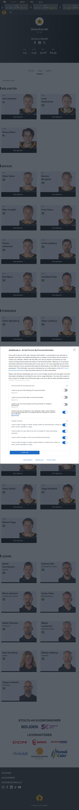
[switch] (65, 390)
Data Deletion (27, 460)
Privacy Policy (51, 460)
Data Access (39, 460)
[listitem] (39, 386)
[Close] (75, 350)
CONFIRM (24, 452)
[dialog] (39, 405)
